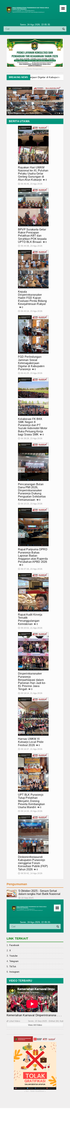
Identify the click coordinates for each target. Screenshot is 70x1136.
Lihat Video (13, 1021)
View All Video (35, 1025)
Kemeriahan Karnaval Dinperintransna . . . (34, 1015)
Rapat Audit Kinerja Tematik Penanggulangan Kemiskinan (30, 619)
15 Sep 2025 (26, 898)
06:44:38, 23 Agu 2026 (30, 246)
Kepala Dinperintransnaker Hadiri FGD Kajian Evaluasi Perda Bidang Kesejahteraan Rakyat (32, 298)
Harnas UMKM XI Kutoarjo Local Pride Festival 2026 (30, 741)
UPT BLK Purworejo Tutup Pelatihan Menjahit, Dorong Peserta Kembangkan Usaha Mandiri (31, 801)
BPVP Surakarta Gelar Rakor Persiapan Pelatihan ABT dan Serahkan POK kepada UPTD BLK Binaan (32, 235)
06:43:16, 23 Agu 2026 (30, 311)
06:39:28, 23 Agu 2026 (30, 438)
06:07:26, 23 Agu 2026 (30, 569)
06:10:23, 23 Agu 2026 (30, 504)
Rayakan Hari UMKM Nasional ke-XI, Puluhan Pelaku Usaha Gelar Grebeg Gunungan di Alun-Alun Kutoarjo (33, 173)
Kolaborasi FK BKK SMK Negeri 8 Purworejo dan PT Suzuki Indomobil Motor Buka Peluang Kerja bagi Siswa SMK (32, 427)
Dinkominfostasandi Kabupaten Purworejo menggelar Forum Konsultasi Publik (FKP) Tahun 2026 (33, 863)
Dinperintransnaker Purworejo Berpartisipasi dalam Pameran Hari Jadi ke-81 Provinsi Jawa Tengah (32, 681)
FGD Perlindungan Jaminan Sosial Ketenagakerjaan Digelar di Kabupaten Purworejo (31, 363)
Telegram (14, 961)
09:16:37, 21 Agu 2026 (30, 749)
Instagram (14, 972)
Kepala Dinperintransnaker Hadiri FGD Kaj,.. (25, 113)
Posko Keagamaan (35, 69)
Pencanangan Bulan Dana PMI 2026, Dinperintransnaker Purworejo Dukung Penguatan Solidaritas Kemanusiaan (32, 492)
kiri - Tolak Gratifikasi (35, 1091)
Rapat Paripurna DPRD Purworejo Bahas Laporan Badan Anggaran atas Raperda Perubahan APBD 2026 (33, 555)
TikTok (12, 966)
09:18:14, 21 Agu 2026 (30, 693)
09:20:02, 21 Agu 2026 (30, 628)
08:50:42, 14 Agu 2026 (30, 873)
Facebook (14, 945)
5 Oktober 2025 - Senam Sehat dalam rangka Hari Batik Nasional (39, 892)
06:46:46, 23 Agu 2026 (30, 184)
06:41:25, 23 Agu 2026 (30, 373)
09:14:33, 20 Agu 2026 (30, 811)
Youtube (13, 956)
